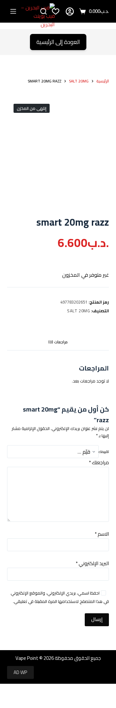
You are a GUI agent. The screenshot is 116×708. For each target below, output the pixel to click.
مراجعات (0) (58, 342)
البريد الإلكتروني (92, 563)
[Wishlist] (55, 11)
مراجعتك (99, 462)
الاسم (102, 534)
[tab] (58, 342)
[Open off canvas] (13, 11)
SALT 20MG (78, 311)
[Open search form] (43, 11)
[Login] (70, 11)
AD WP (20, 672)
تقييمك (104, 452)
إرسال (96, 619)
